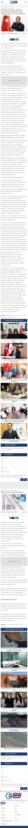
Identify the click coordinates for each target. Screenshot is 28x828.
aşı (6, 624)
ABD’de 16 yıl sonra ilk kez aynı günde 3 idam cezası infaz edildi (14, 669)
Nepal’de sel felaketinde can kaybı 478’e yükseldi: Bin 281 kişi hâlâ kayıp (14, 729)
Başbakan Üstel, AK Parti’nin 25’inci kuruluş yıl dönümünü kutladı (14, 360)
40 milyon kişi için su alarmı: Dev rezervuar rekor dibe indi (14, 689)
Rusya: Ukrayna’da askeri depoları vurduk (14, 749)
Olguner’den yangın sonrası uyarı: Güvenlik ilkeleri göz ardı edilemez (14, 440)
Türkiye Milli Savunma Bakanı (7, 317)
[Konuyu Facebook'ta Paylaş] (11, 39)
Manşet (6, 6)
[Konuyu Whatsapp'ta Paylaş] (15, 39)
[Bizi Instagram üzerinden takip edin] (4, 803)
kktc (20, 315)
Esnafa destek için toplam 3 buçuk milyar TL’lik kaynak (14, 340)
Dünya (6, 490)
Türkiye (24, 315)
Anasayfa (2, 6)
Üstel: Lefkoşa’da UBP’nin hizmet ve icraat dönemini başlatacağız (14, 380)
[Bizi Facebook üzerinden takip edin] (2, 803)
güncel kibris (9, 315)
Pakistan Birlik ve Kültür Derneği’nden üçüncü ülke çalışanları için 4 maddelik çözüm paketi (14, 420)
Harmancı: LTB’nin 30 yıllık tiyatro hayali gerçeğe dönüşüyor (14, 400)
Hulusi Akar (15, 315)
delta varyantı (11, 624)
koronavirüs (3, 626)
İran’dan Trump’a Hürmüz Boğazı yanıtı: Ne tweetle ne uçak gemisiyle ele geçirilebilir (14, 649)
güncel (21, 624)
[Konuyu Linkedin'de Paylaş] (17, 39)
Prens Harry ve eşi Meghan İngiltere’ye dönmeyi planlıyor (14, 709)
